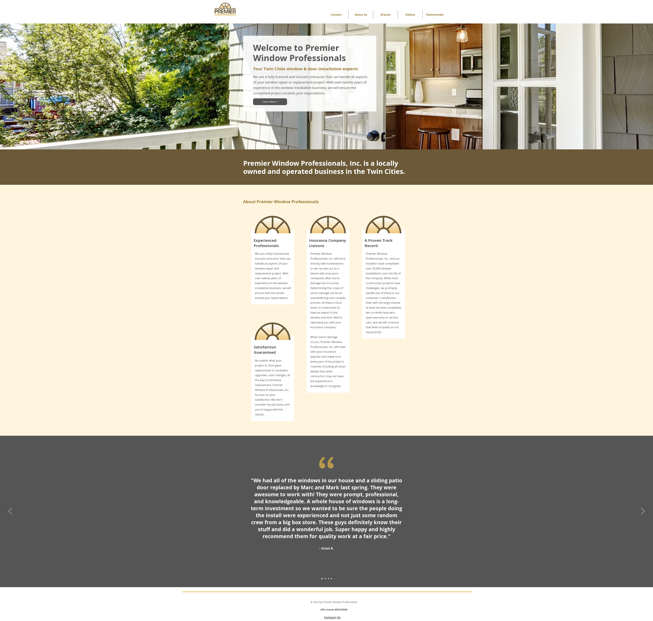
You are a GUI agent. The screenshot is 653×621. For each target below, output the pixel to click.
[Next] (642, 511)
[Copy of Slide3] (331, 578)
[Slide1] (321, 578)
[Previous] (10, 511)
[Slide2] (325, 578)
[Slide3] (328, 578)
